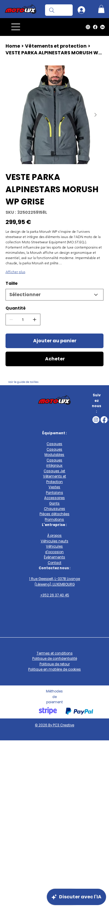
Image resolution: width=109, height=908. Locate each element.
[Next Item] (95, 114)
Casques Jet (54, 471)
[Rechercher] (59, 9)
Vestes (54, 487)
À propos (54, 535)
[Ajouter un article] (34, 319)
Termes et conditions (55, 653)
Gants (54, 503)
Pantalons (54, 492)
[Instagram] (88, 27)
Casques (54, 444)
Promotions (54, 519)
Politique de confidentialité (54, 658)
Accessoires (54, 498)
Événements (54, 557)
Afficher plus (15, 272)
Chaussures (54, 508)
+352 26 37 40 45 (54, 595)
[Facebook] (95, 27)
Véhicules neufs (54, 541)
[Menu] (16, 27)
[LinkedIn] (102, 27)
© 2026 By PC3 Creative (54, 725)
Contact (54, 562)
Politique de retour (55, 664)
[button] (101, 9)
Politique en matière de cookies (54, 669)
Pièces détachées (54, 514)
